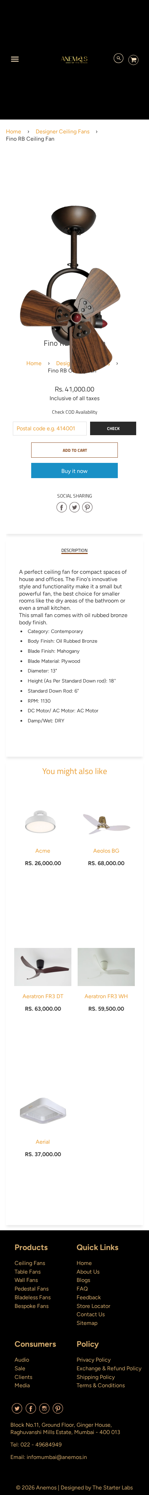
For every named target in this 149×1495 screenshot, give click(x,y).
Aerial (43, 1141)
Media (22, 1385)
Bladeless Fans (33, 1297)
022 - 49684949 (41, 1444)
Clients (23, 1377)
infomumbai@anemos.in (57, 1457)
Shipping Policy (96, 1377)
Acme (42, 850)
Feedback (89, 1297)
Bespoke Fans (32, 1306)
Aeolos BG (106, 850)
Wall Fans (26, 1280)
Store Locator (93, 1306)
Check (113, 428)
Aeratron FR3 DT (43, 996)
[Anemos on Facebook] (31, 1411)
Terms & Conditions (101, 1385)
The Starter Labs (113, 1487)
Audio (22, 1359)
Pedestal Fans (32, 1288)
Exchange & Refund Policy (109, 1368)
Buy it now (74, 471)
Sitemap (87, 1323)
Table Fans (28, 1271)
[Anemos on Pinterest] (58, 1411)
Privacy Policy (94, 1359)
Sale (20, 1368)
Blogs (83, 1280)
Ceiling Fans (30, 1263)
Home (13, 131)
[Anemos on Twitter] (17, 1411)
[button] (74, 450)
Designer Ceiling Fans (62, 131)
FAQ (82, 1288)
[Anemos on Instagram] (44, 1411)
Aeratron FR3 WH (106, 996)
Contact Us (91, 1314)
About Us (88, 1271)
